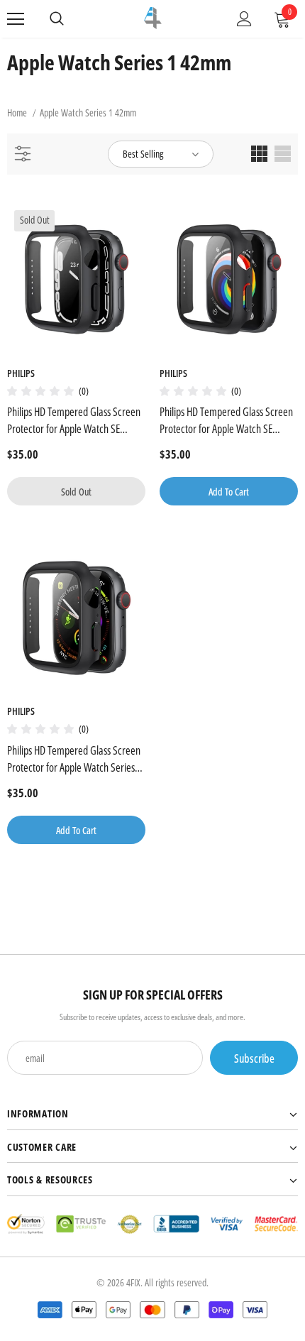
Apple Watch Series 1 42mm (88, 112)
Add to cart (229, 491)
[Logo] (153, 18)
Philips (21, 373)
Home (17, 112)
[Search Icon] (57, 19)
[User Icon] (244, 18)
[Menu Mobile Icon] (15, 19)
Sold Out (76, 491)
